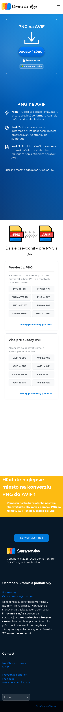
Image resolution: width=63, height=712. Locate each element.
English (8, 697)
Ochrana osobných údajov (18, 596)
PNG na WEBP (19, 313)
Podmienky (9, 592)
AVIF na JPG (19, 358)
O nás (5, 667)
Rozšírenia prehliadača (16, 682)
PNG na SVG (43, 305)
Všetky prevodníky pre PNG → (37, 324)
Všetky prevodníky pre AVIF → (36, 393)
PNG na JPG (43, 289)
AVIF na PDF (19, 366)
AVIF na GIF (43, 366)
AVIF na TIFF (19, 382)
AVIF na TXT (43, 374)
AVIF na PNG (43, 358)
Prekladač (8, 678)
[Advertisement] (31, 438)
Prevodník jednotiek (14, 674)
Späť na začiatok (46, 706)
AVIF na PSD (43, 382)
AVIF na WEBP (20, 374)
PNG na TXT (43, 297)
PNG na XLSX (20, 305)
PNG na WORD (20, 297)
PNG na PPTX (43, 313)
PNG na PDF (19, 289)
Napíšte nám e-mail (14, 663)
